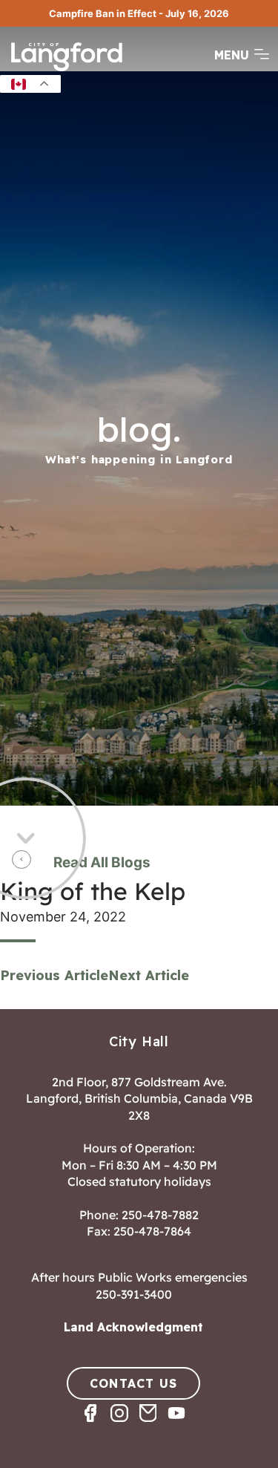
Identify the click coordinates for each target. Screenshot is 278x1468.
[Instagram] (124, 1426)
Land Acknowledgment (133, 1326)
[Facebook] (96, 1426)
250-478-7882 (160, 1214)
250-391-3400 (134, 1294)
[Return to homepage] (66, 69)
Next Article (148, 975)
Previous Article (54, 975)
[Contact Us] (153, 1426)
